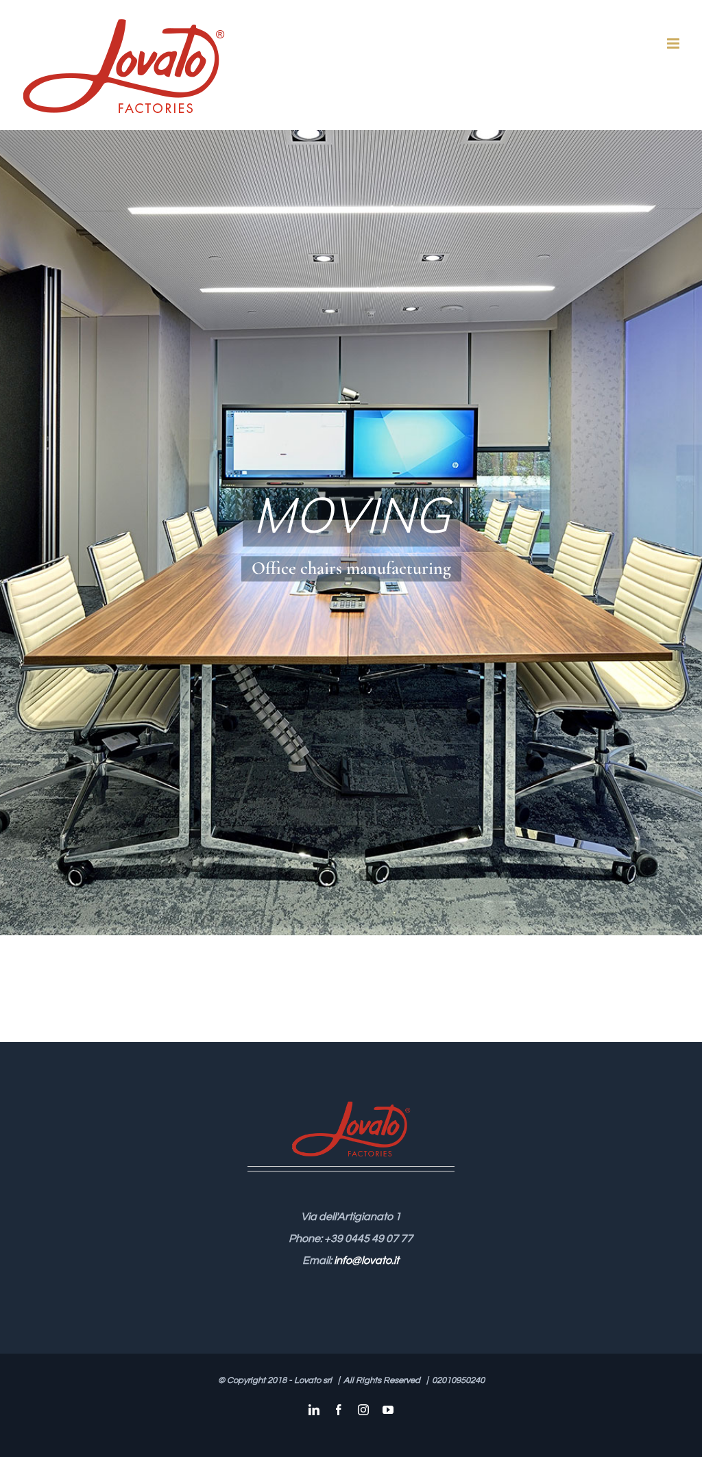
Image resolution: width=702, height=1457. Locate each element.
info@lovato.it (366, 1260)
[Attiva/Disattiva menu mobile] (674, 43)
